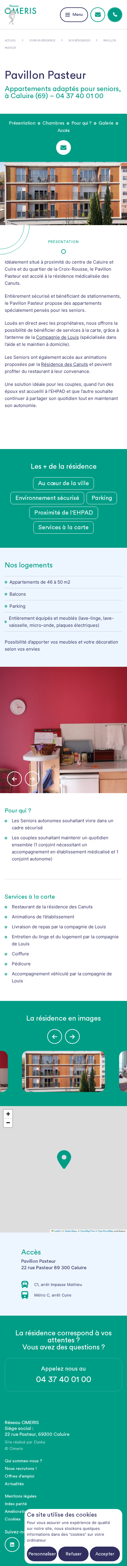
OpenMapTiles (87, 1230)
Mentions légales (21, 1496)
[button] (70, 1178)
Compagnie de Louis (57, 337)
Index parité (16, 1504)
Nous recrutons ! (21, 1469)
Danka (39, 1442)
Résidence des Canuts (64, 364)
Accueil (10, 40)
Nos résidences (79, 40)
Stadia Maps (71, 1230)
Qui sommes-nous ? (23, 1461)
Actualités (14, 1484)
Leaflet (57, 1230)
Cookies (13, 1519)
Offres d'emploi (19, 1476)
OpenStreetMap (105, 1230)
